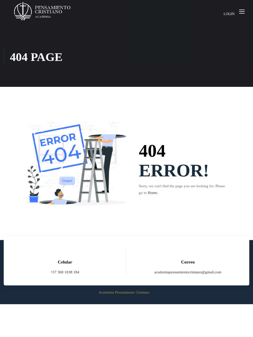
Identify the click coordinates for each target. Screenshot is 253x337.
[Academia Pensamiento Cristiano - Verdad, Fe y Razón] (42, 11)
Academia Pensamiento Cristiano (124, 292)
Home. (153, 193)
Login (229, 14)
